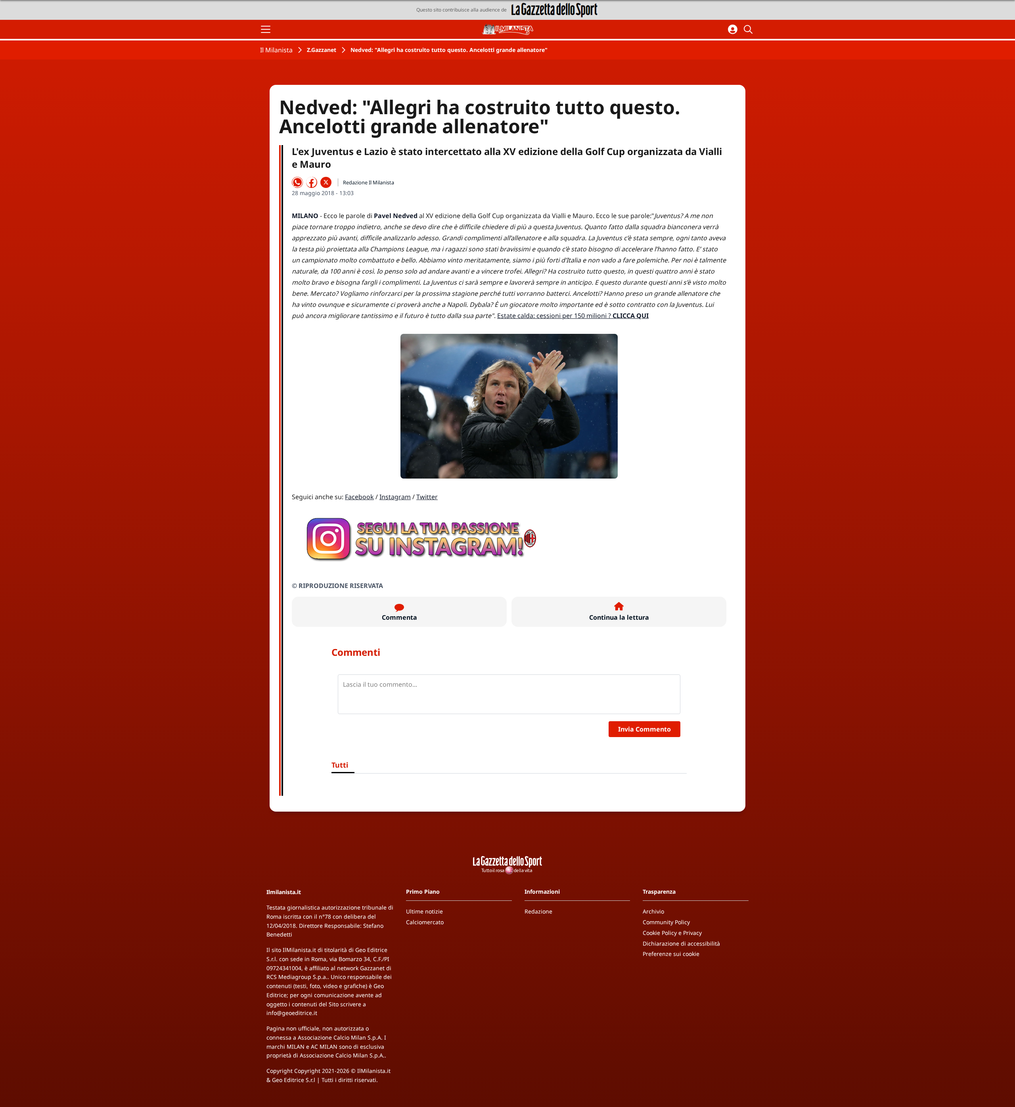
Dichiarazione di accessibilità (681, 943)
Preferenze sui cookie (671, 954)
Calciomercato (425, 922)
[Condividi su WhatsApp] (297, 182)
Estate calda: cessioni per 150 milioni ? (573, 315)
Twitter (427, 496)
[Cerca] (749, 29)
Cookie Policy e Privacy (672, 933)
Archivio (653, 911)
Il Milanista (276, 50)
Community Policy (666, 922)
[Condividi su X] (325, 182)
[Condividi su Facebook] (311, 182)
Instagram (395, 496)
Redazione (538, 911)
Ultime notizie (424, 911)
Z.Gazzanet (321, 50)
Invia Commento (644, 729)
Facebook (359, 496)
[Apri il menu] (265, 29)
